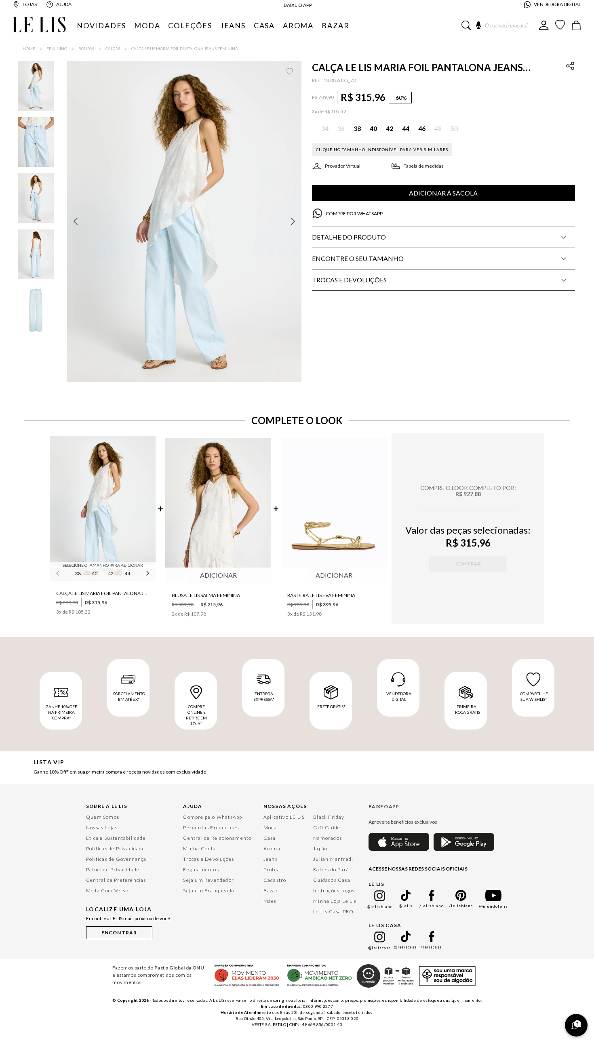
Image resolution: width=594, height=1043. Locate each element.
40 (94, 573)
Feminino (56, 48)
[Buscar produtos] (466, 25)
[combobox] (500, 25)
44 (127, 573)
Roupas (86, 48)
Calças (112, 48)
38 (78, 573)
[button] (184, 221)
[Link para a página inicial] (29, 48)
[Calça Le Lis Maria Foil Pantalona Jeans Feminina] (103, 509)
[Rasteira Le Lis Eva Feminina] (334, 511)
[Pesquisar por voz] (479, 24)
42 (111, 573)
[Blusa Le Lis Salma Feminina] (218, 511)
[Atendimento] (576, 1025)
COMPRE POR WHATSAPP (354, 213)
